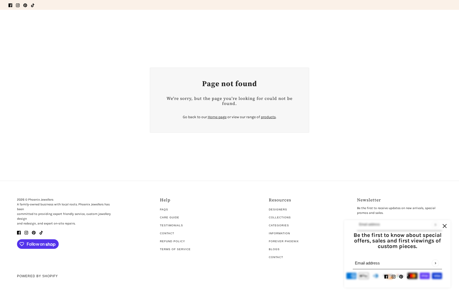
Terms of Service (175, 249)
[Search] (11, 21)
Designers (278, 209)
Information (279, 233)
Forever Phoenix (284, 241)
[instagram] (18, 5)
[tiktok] (33, 5)
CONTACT (276, 257)
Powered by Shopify (37, 276)
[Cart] (447, 22)
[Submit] (435, 263)
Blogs (274, 249)
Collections (280, 217)
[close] (444, 226)
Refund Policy (172, 241)
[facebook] (10, 5)
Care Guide (169, 217)
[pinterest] (25, 5)
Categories (279, 225)
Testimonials (171, 225)
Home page (217, 117)
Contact (167, 233)
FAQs (164, 209)
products (268, 117)
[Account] (437, 22)
